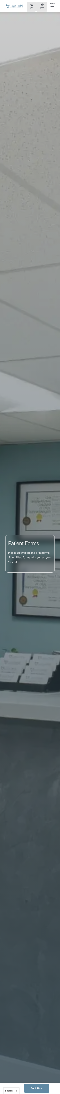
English (9, 1090)
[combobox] (11, 1090)
